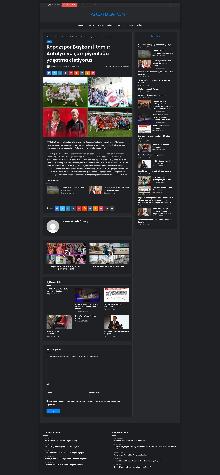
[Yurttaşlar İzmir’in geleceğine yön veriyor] (144, 180)
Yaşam (130, 25)
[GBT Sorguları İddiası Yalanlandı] (116, 295)
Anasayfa (81, 25)
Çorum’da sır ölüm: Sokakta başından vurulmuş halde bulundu (87, 306)
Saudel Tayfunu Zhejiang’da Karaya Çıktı (163, 52)
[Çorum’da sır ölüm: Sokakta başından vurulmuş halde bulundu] (87, 295)
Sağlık (110, 25)
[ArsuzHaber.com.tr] (110, 14)
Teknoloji (120, 25)
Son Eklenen (156, 36)
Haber (91, 25)
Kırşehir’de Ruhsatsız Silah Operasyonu (154, 171)
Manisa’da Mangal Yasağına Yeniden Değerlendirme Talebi (162, 211)
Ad (48, 384)
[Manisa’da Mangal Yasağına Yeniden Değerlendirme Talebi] (144, 212)
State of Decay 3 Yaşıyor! (148, 89)
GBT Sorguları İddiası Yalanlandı (112, 305)
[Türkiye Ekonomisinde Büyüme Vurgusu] (116, 322)
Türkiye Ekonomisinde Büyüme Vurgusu (116, 332)
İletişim (139, 25)
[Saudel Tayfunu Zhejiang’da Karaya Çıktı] (53, 190)
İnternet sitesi (94, 393)
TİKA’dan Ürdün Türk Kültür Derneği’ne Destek (58, 290)
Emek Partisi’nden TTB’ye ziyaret (85, 317)
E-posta (50, 393)
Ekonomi (100, 25)
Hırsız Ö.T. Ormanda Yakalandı (55, 332)
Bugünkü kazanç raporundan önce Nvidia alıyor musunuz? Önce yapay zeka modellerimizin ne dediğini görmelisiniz (155, 200)
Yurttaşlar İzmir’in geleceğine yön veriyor (162, 178)
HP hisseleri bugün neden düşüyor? (152, 95)
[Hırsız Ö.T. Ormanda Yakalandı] (59, 322)
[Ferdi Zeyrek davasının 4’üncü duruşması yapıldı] (95, 190)
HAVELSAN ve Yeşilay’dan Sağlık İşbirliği (154, 44)
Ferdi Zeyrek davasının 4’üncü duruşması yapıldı (95, 5)
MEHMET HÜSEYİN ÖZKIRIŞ (60, 66)
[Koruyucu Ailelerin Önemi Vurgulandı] (144, 190)
